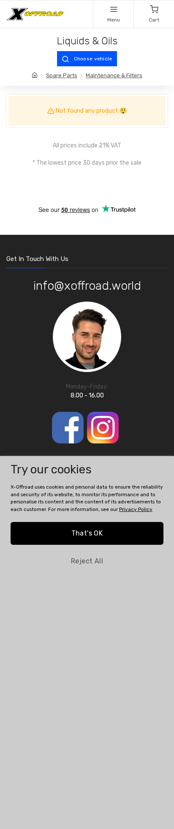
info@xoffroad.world (87, 286)
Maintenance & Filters (114, 75)
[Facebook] (68, 427)
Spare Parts (61, 75)
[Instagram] (103, 427)
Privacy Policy (135, 509)
